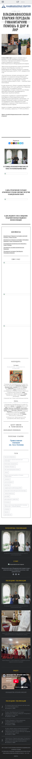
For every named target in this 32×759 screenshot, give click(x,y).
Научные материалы (9, 456)
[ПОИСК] (29, 2)
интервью (6, 509)
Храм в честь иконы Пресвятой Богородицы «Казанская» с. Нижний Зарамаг (15, 505)
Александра (24, 408)
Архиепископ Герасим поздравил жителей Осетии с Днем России (15, 236)
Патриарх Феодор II (9, 466)
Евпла (12, 405)
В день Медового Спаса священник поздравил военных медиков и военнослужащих (16, 218)
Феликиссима (8, 387)
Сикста (23, 385)
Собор (14, 389)
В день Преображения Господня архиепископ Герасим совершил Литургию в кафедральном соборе (16, 192)
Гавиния (18, 407)
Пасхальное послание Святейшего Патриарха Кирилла (13, 252)
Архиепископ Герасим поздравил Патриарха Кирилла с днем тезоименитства (15, 240)
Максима (11, 408)
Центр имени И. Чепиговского (12, 430)
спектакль (6, 479)
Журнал (6, 512)
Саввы (23, 392)
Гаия (6, 407)
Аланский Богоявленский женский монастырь (13, 460)
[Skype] (20, 143)
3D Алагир (7, 502)
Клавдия (6, 408)
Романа (25, 387)
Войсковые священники (10, 463)
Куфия (5, 410)
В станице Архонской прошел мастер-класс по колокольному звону (16, 168)
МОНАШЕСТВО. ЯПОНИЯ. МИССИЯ (16, 692)
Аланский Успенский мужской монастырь (15, 490)
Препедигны (17, 408)
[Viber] (16, 143)
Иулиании (22, 412)
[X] (14, 143)
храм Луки (7, 485)
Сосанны (19, 405)
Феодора (13, 410)
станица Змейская (9, 493)
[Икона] (16, 383)
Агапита (15, 387)
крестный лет (7, 514)
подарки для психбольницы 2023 (12, 487)
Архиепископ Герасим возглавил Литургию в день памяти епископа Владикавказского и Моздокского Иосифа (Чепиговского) (17, 739)
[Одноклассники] (12, 143)
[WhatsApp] (18, 143)
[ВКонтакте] (9, 143)
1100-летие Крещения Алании (11, 469)
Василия (20, 410)
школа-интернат (8, 482)
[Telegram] (22, 143)
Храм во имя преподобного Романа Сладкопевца (13, 476)
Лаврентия (18, 385)
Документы (16, 232)
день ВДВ (6, 496)
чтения (6, 472)
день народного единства (11, 499)
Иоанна (24, 414)
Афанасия (23, 395)
